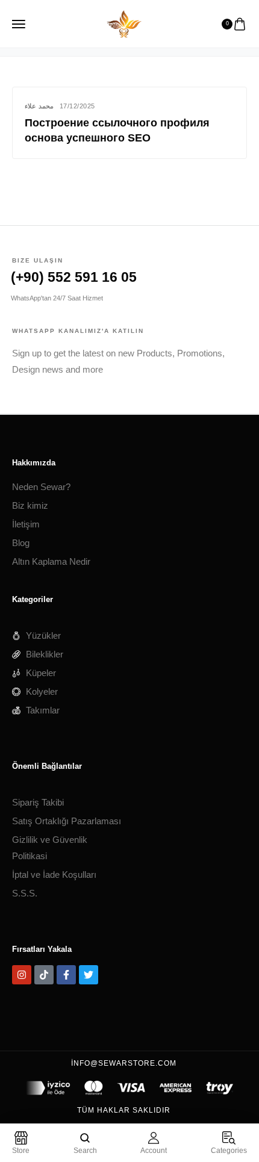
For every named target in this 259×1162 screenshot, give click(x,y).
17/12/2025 (77, 106)
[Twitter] (88, 974)
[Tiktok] (44, 974)
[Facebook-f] (66, 974)
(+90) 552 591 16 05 (74, 277)
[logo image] (124, 22)
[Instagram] (21, 974)
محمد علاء (39, 106)
